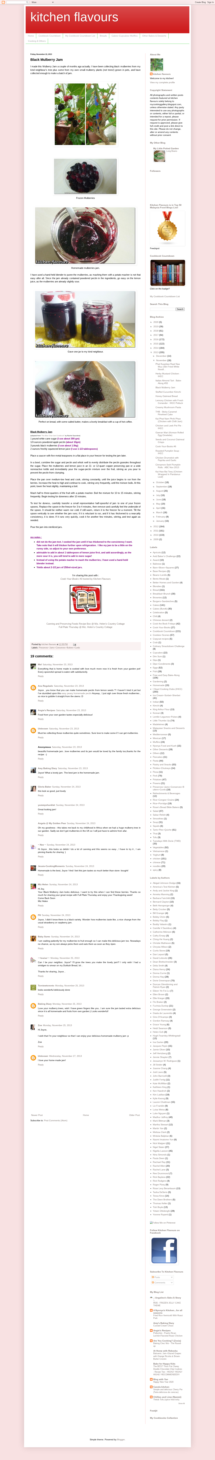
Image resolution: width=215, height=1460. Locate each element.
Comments (159, 1282)
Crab (155, 642)
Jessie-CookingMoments (51, 866)
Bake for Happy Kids (164, 1363)
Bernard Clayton (161, 901)
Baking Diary (45, 1004)
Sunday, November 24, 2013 (66, 786)
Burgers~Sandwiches (163, 601)
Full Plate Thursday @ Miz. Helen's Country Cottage (85, 627)
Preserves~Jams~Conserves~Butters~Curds (59, 648)
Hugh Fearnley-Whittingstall (166, 1035)
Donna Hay (158, 976)
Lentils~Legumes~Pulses (165, 717)
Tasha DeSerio (160, 1192)
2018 (156, 330)
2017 (156, 335)
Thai (155, 833)
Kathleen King (160, 1087)
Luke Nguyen (159, 1113)
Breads (103, 36)
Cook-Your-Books (161, 627)
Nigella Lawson (160, 1151)
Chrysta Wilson (160, 947)
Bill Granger (159, 913)
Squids (156, 826)
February (161, 516)
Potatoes (157, 779)
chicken (156, 858)
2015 (156, 343)
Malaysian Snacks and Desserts (169, 728)
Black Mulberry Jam (165, 387)
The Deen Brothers (162, 1199)
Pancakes (158, 757)
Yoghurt (157, 855)
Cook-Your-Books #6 (166, 446)
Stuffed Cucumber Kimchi (168, 392)
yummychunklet (46, 805)
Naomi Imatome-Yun (163, 1139)
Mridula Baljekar (161, 1136)
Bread (156, 590)
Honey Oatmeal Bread (167, 396)
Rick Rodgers (159, 1181)
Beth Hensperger (161, 905)
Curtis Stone (159, 950)
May (158, 503)
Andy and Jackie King (163, 890)
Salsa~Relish (159, 815)
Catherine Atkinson (162, 932)
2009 (156, 539)
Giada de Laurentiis (162, 1013)
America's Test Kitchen (164, 887)
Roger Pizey (159, 1184)
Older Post (134, 1115)
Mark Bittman (159, 1121)
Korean (156, 713)
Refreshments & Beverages (166, 793)
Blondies (157, 586)
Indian (156, 702)
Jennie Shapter (160, 1057)
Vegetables (158, 847)
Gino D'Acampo (160, 1017)
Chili (155, 616)
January (160, 521)
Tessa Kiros (158, 1196)
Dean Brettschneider (163, 962)
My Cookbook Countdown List (80, 36)
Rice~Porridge (160, 803)
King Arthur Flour (161, 709)
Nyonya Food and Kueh (164, 745)
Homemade (158, 685)
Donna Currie (159, 973)
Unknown (43, 728)
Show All (181, 1403)
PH (39, 915)
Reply (41, 676)
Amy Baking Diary (47, 768)
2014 (156, 348)
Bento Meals (159, 578)
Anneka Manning (161, 894)
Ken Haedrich (159, 1091)
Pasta (155, 760)
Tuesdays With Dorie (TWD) (167, 841)
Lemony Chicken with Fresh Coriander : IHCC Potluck (169, 401)
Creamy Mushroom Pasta (168, 407)
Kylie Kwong (159, 1098)
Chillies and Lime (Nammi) (167, 1397)
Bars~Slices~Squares (163, 567)
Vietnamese (159, 851)
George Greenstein (162, 1009)
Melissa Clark (159, 1132)
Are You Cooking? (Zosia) (167, 1340)
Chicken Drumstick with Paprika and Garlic (167, 459)
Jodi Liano (158, 1072)
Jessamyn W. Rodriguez (165, 1061)
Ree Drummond (161, 1173)
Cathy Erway (159, 935)
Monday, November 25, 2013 (65, 958)
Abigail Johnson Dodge (164, 883)
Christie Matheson (162, 943)
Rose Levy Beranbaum (164, 1188)
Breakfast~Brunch (162, 593)
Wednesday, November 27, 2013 (65, 1056)
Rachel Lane (159, 1169)
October (160, 482)
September (162, 486)
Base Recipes (160, 571)
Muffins (156, 742)
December (161, 356)
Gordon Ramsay (161, 1020)
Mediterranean (160, 734)
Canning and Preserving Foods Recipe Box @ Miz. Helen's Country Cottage (85, 623)
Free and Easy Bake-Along (166, 675)
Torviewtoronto (46, 985)
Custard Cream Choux (163, 1325)
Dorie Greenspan (161, 980)
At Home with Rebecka (165, 1351)
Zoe (40, 1025)
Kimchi (156, 705)
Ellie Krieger (159, 998)
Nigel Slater (158, 1147)
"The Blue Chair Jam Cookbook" (53, 435)
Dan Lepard (159, 954)
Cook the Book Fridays (164, 623)
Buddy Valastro (160, 924)
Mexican (157, 738)
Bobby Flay (158, 920)
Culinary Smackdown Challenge (168, 646)
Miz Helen (43, 884)
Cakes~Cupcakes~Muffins (125, 36)
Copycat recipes (161, 639)
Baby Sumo (44, 936)
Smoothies (158, 818)
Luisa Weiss (159, 1109)
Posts (157, 1277)
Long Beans (171, 151)
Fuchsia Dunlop (160, 1005)
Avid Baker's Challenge (164, 556)
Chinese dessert (161, 620)
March (159, 512)
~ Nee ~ (42, 844)
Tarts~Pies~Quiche (162, 829)
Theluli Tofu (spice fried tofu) (166, 1399)
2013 (156, 352)
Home (31, 36)
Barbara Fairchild (161, 898)
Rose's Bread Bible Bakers (166, 807)
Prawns (156, 783)
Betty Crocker (159, 909)
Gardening (158, 681)
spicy (155, 870)
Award (156, 560)
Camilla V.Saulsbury (163, 928)
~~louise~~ (44, 958)
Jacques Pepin (160, 1046)
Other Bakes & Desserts (154, 36)
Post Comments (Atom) (55, 1120)
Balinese (157, 564)
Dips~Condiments (161, 664)
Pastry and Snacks (162, 764)
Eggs (155, 667)
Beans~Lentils (160, 575)
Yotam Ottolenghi (161, 1211)
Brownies (157, 597)
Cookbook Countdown (50, 36)
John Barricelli (160, 1076)
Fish (155, 671)
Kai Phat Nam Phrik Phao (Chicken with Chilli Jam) (169, 420)
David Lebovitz (160, 958)
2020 (156, 322)
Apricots (157, 552)
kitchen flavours (74, 17)
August (160, 491)
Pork (155, 775)
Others (156, 753)
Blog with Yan (160, 1379)
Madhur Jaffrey (160, 1117)
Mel (40, 664)
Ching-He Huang (161, 939)
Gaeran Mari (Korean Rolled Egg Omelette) (170, 433)
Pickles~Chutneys (161, 768)
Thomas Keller (160, 1203)
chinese (157, 862)
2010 (156, 535)
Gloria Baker (44, 786)
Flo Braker (158, 1002)
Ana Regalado (45, 686)
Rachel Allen (159, 1166)
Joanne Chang (160, 1068)
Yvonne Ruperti (160, 1214)
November (161, 360)
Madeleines (158, 724)
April (158, 508)
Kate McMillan (160, 1083)
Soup (155, 822)
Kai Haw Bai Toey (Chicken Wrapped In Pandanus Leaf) (169, 474)
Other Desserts (160, 749)
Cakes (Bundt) (160, 608)
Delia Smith (158, 965)
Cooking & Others (37, 41)
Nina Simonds (160, 1154)
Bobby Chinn (159, 917)
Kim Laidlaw (159, 1094)
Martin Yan (158, 1128)
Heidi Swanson (160, 1028)
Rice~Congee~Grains (163, 800)
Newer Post (37, 1115)
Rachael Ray (159, 1162)
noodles (157, 866)
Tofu (155, 837)
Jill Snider (157, 1064)
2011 (156, 530)
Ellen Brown (159, 994)
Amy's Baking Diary (163, 1323)
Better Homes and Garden (166, 582)
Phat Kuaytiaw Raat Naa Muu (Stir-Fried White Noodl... (168, 367)
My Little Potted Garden (166, 148)
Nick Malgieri (159, 1143)
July (158, 495)
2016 (156, 339)
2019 (156, 326)
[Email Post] (74, 644)
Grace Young (159, 1024)
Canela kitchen (161, 1387)
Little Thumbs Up (161, 720)
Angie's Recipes (46, 710)
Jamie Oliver (159, 1049)
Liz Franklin (158, 1106)
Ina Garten (158, 1042)
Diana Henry (159, 969)
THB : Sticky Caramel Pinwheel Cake (166, 413)
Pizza (155, 772)
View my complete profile (162, 82)
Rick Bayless (159, 1177)
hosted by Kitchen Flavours (85, 578)
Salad (155, 811)
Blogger (121, 1439)
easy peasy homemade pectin (76, 693)
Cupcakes (158, 652)
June (159, 499)
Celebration (158, 612)
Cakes (156, 605)
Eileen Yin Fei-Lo (161, 991)
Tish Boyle (158, 1207)
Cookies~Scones (161, 635)
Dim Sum (157, 656)
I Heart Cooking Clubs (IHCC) (167, 689)
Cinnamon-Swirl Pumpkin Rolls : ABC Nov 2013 (168, 466)
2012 (156, 526)
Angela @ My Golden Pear (52, 823)
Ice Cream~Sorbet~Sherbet (166, 695)
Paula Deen (158, 1158)
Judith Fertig (159, 1079)
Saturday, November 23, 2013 (58, 664)
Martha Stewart (160, 1124)
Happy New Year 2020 (163, 1382)
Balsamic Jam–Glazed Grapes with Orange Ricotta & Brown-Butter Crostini (167, 1356)
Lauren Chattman (161, 1102)
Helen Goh (158, 1032)
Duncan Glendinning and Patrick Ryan (165, 985)
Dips (155, 660)
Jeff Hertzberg (160, 1053)
